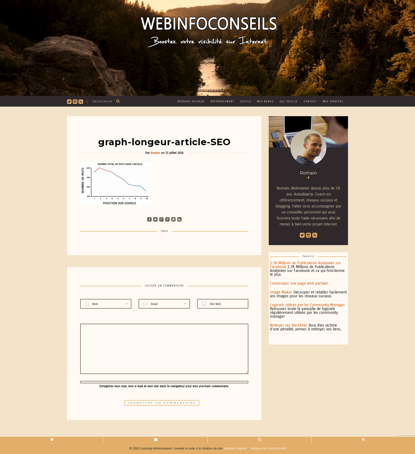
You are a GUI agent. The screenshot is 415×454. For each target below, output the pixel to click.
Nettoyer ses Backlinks (288, 325)
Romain (155, 153)
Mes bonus (265, 101)
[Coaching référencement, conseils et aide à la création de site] (207, 29)
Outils (245, 101)
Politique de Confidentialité (268, 448)
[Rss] (363, 440)
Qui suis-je (289, 101)
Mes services (333, 101)
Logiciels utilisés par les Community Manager (307, 305)
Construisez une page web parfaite (299, 283)
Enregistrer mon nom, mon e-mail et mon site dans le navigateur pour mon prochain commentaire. (164, 386)
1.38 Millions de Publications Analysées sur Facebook (305, 265)
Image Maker (281, 292)
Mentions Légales (235, 448)
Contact (310, 101)
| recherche (100, 101)
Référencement (222, 101)
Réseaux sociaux (191, 101)
